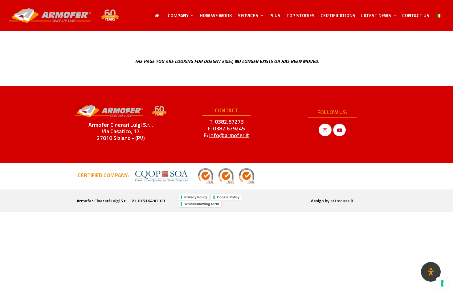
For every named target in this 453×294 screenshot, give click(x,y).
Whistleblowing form (201, 204)
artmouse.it (341, 200)
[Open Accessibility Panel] (431, 272)
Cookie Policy (228, 197)
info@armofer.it (229, 135)
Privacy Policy (195, 197)
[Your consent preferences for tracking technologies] (442, 283)
